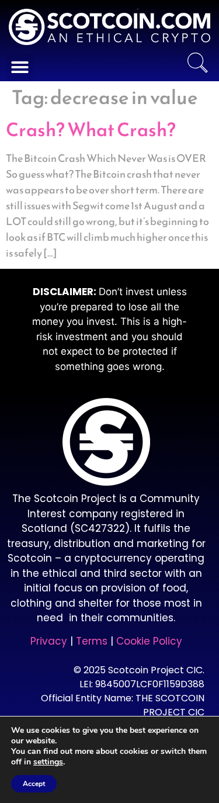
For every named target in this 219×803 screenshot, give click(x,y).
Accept (34, 783)
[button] (20, 67)
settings (48, 762)
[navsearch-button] (197, 64)
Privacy (48, 641)
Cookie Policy (149, 641)
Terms (93, 641)
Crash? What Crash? (91, 130)
